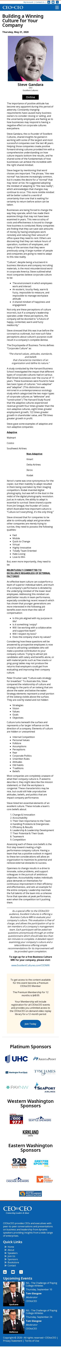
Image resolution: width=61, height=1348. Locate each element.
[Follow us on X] (57, 2)
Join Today (30, 1023)
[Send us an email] (53, 2)
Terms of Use (32, 1340)
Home (11, 1246)
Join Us (11, 1256)
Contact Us (40, 2)
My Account (28, 2)
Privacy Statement (12, 1340)
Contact (12, 1265)
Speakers (13, 1253)
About (11, 1249)
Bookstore (13, 1262)
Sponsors (13, 1259)
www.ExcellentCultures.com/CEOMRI (30, 965)
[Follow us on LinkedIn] (48, 2)
